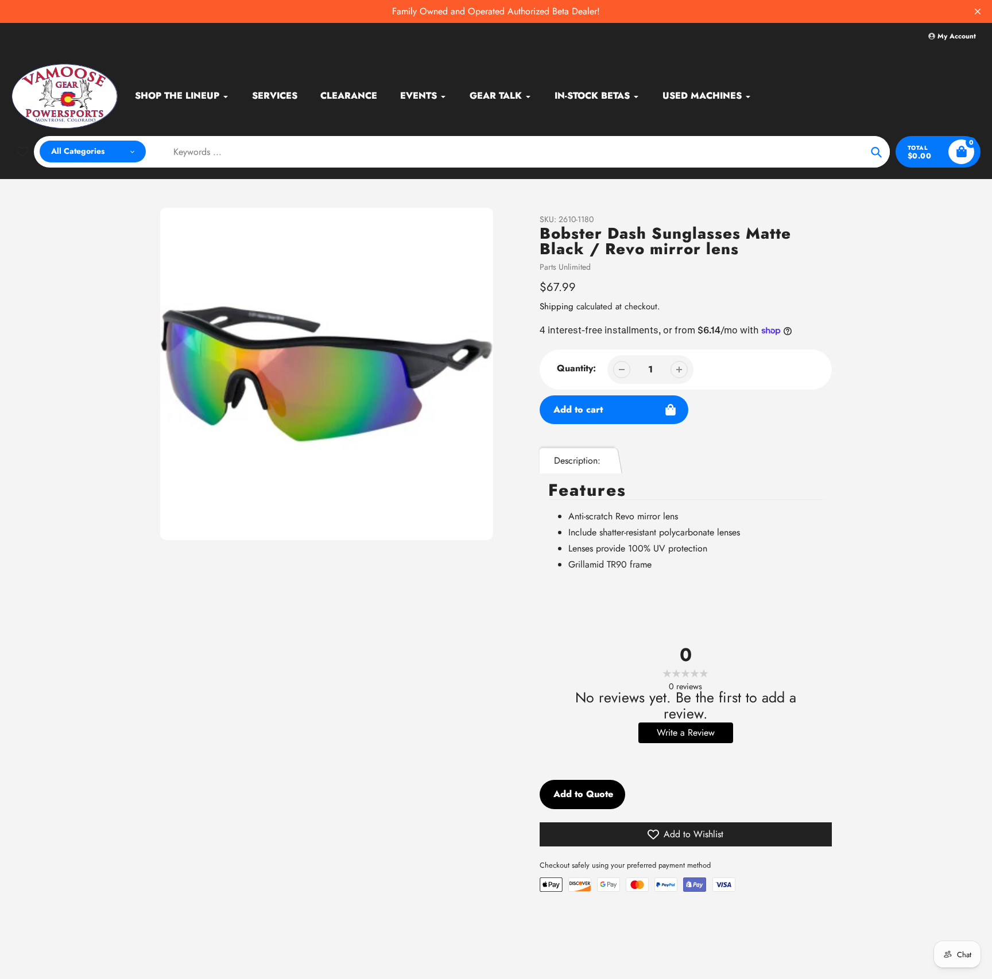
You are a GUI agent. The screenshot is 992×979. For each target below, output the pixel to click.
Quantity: (576, 368)
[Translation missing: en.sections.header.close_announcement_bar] (977, 11)
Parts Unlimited (565, 267)
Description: (577, 460)
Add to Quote (583, 794)
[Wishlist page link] (22, 151)
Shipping (557, 306)
